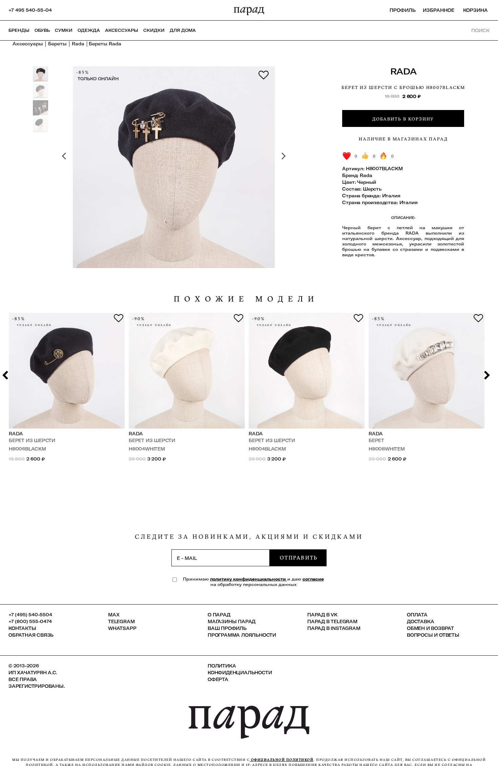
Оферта (218, 679)
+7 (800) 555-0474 (30, 621)
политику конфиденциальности (248, 579)
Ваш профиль (227, 628)
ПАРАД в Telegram (332, 621)
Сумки (63, 30)
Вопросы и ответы (433, 635)
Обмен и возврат (430, 628)
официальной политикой (281, 760)
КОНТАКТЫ (22, 628)
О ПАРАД (219, 614)
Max (113, 614)
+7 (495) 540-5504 (30, 614)
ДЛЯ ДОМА (183, 30)
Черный (366, 182)
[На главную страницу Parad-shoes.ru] (249, 10)
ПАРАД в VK (322, 614)
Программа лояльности (242, 635)
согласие (313, 579)
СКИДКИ (154, 30)
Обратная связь (31, 635)
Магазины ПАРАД (231, 621)
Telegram (121, 621)
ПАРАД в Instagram (333, 628)
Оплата (417, 614)
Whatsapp (122, 628)
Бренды (18, 30)
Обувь (42, 30)
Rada (403, 71)
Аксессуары (121, 30)
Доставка (420, 621)
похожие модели (246, 299)
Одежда (89, 30)
